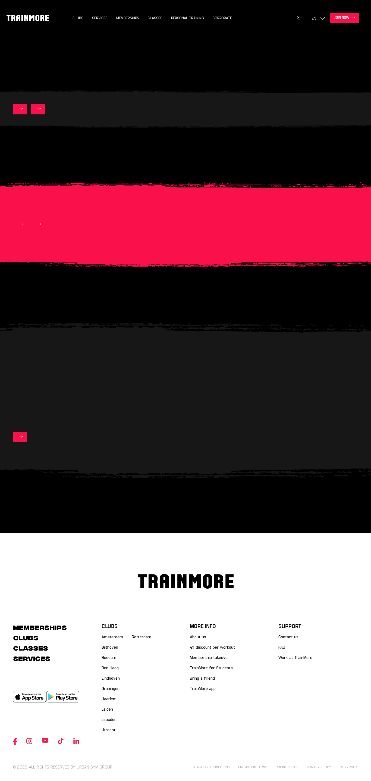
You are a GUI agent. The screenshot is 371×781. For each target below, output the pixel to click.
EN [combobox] (314, 18)
